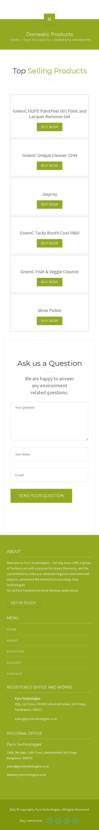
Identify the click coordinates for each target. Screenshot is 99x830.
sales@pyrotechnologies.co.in (28, 766)
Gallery (14, 662)
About (12, 640)
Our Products (37, 40)
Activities (15, 651)
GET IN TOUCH (23, 603)
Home (14, 40)
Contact (15, 673)
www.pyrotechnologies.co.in (26, 775)
